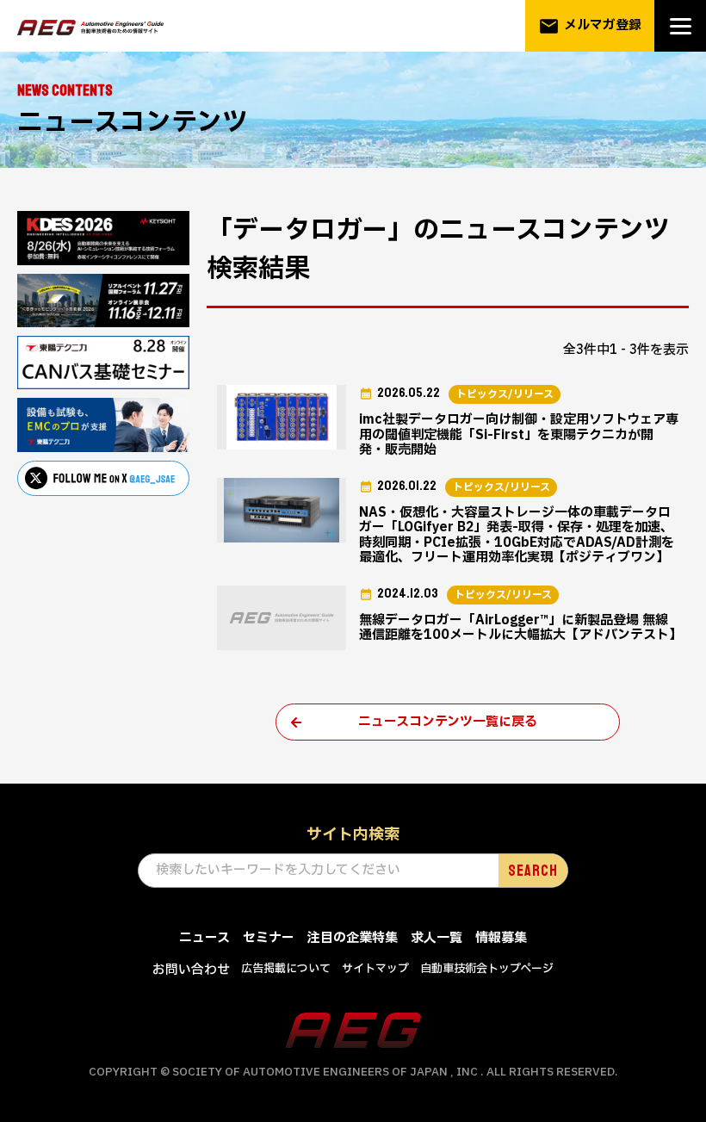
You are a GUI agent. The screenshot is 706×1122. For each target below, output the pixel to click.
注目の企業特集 (352, 938)
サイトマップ (375, 968)
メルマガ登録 (589, 26)
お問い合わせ (191, 970)
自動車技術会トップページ (487, 968)
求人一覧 (436, 938)
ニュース (204, 938)
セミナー (268, 938)
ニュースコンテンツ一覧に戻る (447, 722)
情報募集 (501, 938)
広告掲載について (286, 968)
